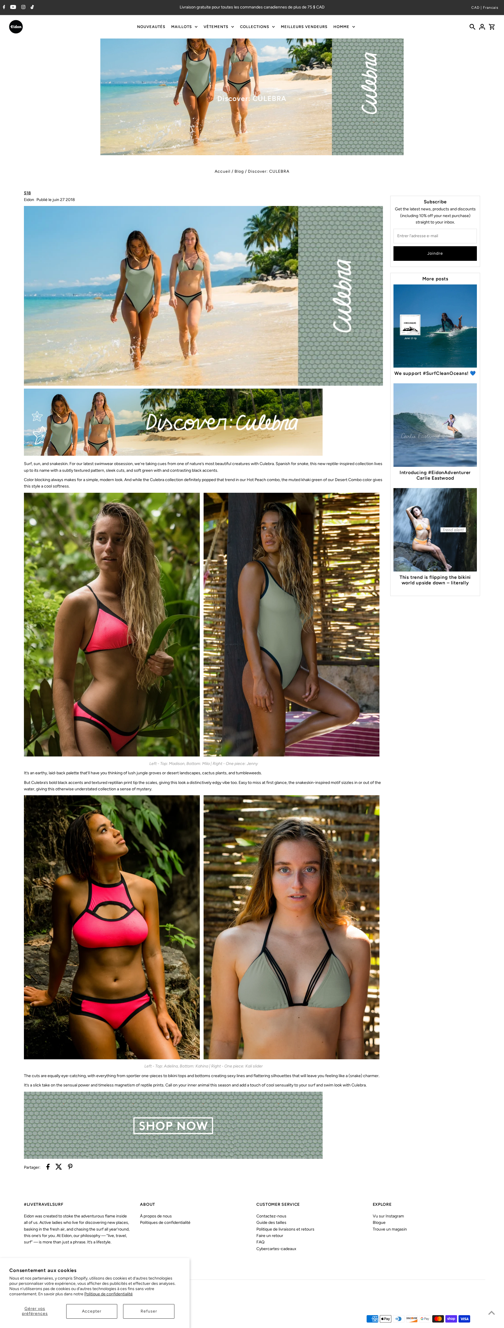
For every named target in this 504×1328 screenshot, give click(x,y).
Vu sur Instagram (388, 1216)
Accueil (222, 171)
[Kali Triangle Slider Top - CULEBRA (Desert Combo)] (291, 1058)
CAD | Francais (484, 8)
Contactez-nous (271, 1216)
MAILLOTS (181, 27)
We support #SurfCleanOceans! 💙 (435, 373)
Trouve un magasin (390, 1229)
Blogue (379, 1222)
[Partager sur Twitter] (58, 1168)
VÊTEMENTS (216, 27)
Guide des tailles (271, 1222)
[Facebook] (3, 7)
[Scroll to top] (491, 1312)
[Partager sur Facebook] (48, 1168)
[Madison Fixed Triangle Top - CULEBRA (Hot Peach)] (112, 755)
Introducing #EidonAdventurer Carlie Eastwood (435, 475)
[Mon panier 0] (492, 27)
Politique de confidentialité (108, 1294)
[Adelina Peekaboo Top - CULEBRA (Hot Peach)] (112, 1058)
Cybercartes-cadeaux (276, 1248)
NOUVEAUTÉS (151, 27)
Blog (239, 171)
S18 (27, 193)
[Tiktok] (31, 7)
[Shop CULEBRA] (173, 1157)
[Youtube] (12, 7)
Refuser (149, 1311)
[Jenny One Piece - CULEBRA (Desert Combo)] (291, 755)
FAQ (260, 1242)
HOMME (341, 27)
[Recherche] (472, 27)
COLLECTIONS (254, 27)
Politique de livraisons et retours (285, 1229)
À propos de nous (156, 1216)
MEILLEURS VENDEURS (304, 27)
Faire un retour (269, 1235)
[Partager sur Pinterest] (70, 1168)
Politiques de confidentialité (165, 1222)
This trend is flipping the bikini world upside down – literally (435, 580)
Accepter (92, 1311)
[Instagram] (22, 7)
